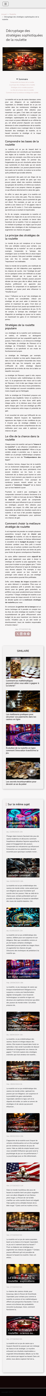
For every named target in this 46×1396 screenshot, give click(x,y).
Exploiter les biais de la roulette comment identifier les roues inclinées (22, 877)
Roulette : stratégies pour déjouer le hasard (22, 1227)
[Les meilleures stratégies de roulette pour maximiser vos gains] (23, 1070)
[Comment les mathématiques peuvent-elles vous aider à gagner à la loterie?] (23, 667)
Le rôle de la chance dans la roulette (22, 90)
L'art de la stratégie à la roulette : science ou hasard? (22, 1333)
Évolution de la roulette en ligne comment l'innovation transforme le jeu (22, 750)
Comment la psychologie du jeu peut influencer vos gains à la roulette (23, 1130)
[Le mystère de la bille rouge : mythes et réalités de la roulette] (23, 1172)
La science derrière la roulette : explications (21, 1279)
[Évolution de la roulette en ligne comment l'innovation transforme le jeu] (23, 735)
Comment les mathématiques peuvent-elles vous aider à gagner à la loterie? (22, 683)
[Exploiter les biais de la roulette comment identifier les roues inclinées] (23, 867)
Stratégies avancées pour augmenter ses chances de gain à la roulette (23, 1029)
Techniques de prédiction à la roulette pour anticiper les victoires (23, 925)
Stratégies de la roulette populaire (22, 87)
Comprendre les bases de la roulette (22, 82)
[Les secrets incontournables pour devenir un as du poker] (23, 768)
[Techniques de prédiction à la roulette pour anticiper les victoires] (23, 917)
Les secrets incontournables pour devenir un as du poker (21, 783)
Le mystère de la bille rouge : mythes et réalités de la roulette (21, 1180)
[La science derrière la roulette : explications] (23, 1273)
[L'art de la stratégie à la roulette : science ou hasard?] (23, 1325)
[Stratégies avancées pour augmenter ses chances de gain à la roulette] (23, 1021)
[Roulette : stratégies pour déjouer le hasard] (23, 1221)
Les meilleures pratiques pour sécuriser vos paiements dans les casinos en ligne (21, 717)
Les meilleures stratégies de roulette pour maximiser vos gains (23, 1078)
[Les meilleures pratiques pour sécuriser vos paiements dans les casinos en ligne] (23, 701)
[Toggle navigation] (6, 4)
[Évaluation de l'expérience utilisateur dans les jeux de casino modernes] (23, 818)
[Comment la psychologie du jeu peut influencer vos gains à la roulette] (23, 1122)
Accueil (4, 14)
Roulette (12, 14)
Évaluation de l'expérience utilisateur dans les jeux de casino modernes (22, 827)
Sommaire (23, 79)
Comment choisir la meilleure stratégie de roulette (22, 93)
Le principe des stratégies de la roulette (22, 85)
